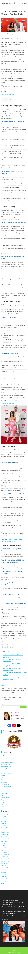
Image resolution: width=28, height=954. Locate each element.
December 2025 (5, 832)
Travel (2, 806)
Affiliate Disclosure (17, 948)
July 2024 (3, 870)
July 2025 (3, 843)
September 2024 (5, 865)
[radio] (2, 647)
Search (3, 704)
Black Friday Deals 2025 (7, 762)
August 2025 (4, 841)
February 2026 (5, 828)
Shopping (3, 802)
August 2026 (4, 814)
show (10, 99)
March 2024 (4, 879)
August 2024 (4, 867)
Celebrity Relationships (14, 34)
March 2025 (4, 852)
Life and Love (4, 780)
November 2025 (5, 834)
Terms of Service (10, 948)
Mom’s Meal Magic (6, 786)
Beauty (3, 757)
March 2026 (4, 825)
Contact (14, 950)
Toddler (3, 804)
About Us (23, 948)
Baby (2, 755)
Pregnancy (4, 800)
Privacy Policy (4, 948)
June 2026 (3, 819)
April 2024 (4, 876)
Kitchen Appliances (6, 777)
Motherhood (4, 789)
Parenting (3, 795)
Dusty (4, 34)
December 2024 (5, 859)
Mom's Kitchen (5, 784)
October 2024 (4, 863)
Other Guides (4, 793)
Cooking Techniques (6, 773)
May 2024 (3, 874)
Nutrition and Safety (6, 791)
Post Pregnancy (5, 797)
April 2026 (4, 823)
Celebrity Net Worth (6, 766)
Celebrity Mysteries (6, 764)
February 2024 (5, 881)
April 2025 (4, 850)
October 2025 (4, 836)
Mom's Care (4, 782)
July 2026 (3, 817)
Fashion (3, 775)
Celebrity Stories (5, 771)
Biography (4, 760)
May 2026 (3, 821)
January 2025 (4, 856)
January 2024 (4, 883)
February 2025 (5, 854)
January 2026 (4, 830)
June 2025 (3, 845)
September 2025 (5, 839)
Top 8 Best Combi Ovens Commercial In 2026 (13, 915)
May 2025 (3, 848)
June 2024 (3, 872)
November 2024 (5, 861)
